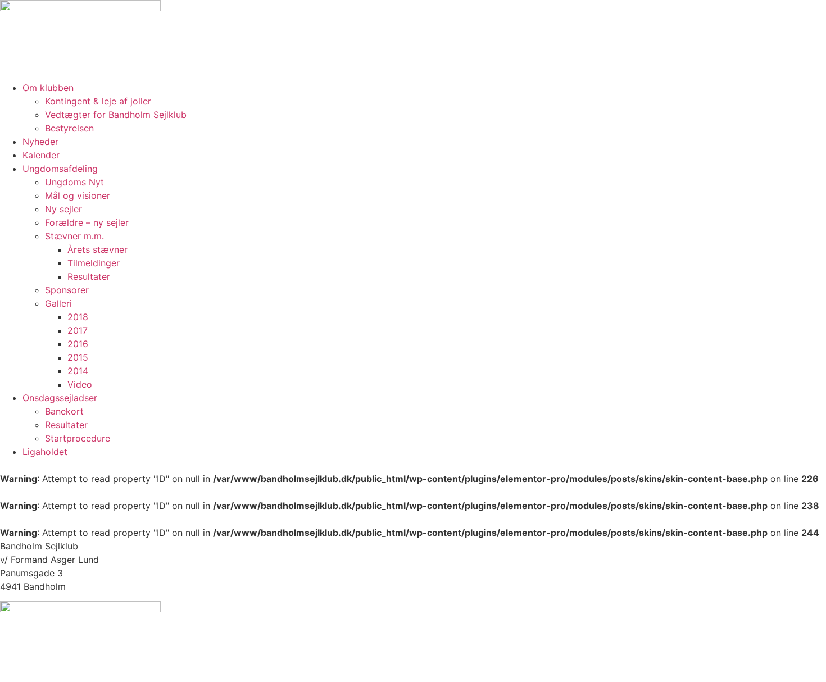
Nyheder (40, 141)
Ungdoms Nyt (74, 182)
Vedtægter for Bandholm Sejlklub (116, 114)
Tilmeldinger (93, 263)
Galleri (58, 303)
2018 (77, 316)
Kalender (41, 155)
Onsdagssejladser (59, 397)
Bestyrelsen (69, 128)
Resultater (88, 276)
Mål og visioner (77, 195)
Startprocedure (77, 438)
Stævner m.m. (74, 236)
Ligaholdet (44, 451)
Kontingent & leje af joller (98, 101)
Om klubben (48, 87)
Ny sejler (63, 209)
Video (79, 384)
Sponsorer (67, 289)
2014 (77, 370)
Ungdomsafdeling (60, 168)
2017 (77, 330)
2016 (77, 343)
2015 (77, 357)
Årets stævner (97, 249)
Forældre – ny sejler (87, 222)
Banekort (64, 411)
